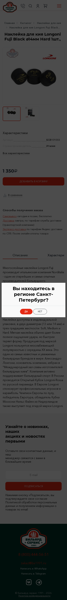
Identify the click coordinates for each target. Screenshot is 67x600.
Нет (40, 311)
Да (26, 311)
